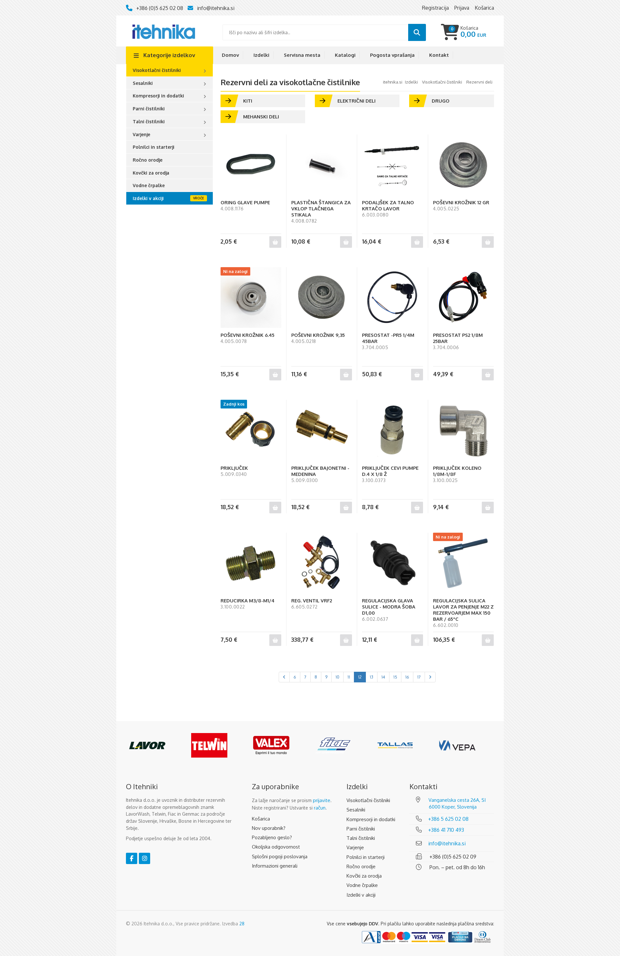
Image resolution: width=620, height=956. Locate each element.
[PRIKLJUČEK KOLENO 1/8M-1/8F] (463, 430)
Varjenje (141, 134)
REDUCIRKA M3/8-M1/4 (247, 601)
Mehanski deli (261, 117)
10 (337, 676)
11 (348, 676)
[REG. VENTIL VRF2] (321, 563)
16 (407, 676)
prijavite (321, 800)
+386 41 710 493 (446, 830)
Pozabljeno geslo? (272, 837)
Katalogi (345, 55)
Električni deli (356, 101)
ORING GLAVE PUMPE (245, 202)
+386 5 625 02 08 (448, 819)
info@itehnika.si (215, 8)
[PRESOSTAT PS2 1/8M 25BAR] (463, 297)
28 (241, 923)
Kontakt (439, 55)
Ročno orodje (147, 160)
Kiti (247, 101)
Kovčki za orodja (151, 173)
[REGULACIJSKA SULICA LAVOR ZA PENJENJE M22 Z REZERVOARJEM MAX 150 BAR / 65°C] (463, 563)
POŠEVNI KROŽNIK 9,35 (318, 335)
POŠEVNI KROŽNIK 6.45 (247, 335)
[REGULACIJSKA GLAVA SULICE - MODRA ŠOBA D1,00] (392, 563)
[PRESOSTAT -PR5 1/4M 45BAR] (392, 297)
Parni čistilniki (149, 108)
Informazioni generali (274, 866)
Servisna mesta (302, 55)
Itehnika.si (392, 82)
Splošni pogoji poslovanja (279, 856)
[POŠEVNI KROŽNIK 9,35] (321, 297)
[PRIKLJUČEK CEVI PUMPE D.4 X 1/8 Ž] (392, 430)
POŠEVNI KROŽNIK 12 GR (461, 202)
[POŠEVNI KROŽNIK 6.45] (251, 297)
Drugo (441, 101)
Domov (230, 55)
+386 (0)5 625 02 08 (159, 8)
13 (371, 676)
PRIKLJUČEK (234, 468)
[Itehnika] (163, 31)
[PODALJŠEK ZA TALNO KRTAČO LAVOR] (392, 165)
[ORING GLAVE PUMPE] (251, 165)
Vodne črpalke (149, 185)
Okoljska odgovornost (276, 847)
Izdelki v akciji (148, 198)
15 (395, 676)
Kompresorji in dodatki (158, 95)
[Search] (417, 32)
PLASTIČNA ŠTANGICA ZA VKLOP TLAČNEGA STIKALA (321, 208)
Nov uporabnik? (268, 828)
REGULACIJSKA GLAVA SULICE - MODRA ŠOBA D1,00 (388, 607)
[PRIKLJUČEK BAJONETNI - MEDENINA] (321, 430)
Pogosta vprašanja (392, 55)
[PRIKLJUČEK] (251, 430)
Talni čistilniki (149, 121)
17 (419, 676)
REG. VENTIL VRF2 (311, 601)
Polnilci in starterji (153, 147)
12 (360, 676)
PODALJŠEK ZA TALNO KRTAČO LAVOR (388, 205)
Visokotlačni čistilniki (157, 70)
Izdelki (261, 55)
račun (320, 808)
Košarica (261, 819)
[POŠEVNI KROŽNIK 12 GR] (463, 165)
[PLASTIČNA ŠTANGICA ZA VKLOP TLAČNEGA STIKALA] (321, 165)
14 (383, 676)
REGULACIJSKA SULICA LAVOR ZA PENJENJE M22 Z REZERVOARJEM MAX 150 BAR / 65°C (463, 610)
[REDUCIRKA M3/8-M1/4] (251, 563)
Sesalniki (143, 83)
